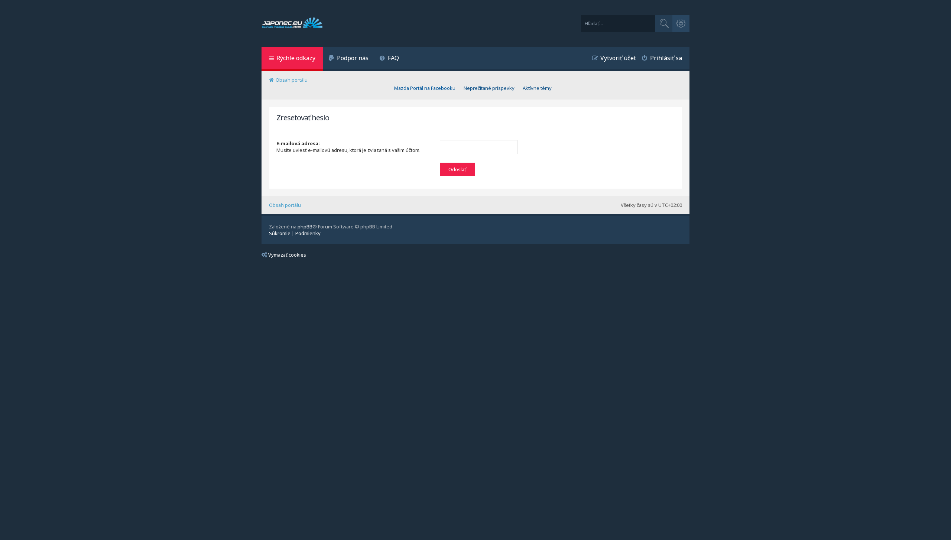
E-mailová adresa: (298, 143)
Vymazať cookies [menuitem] (287, 254)
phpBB (305, 226)
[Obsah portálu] (292, 23)
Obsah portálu (285, 205)
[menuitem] (348, 59)
